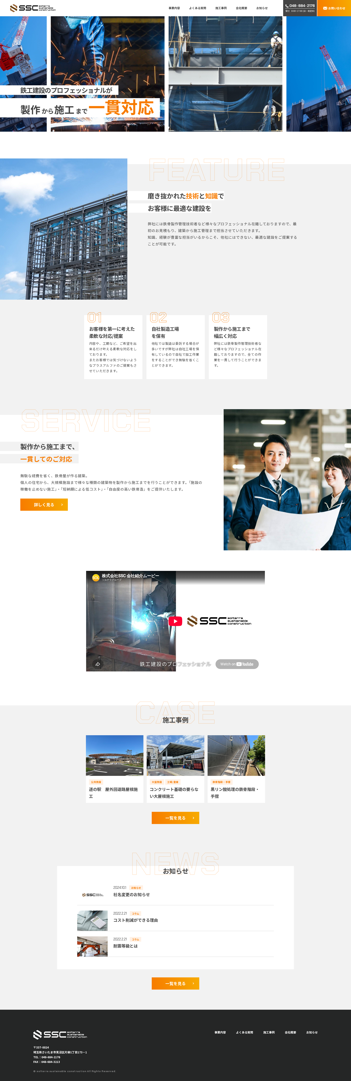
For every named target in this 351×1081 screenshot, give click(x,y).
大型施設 (157, 782)
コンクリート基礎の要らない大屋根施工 (174, 792)
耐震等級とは (125, 946)
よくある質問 (197, 8)
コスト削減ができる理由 (135, 920)
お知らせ (262, 8)
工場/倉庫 (173, 782)
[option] (153, 74)
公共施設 (96, 782)
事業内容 (174, 8)
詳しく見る (44, 504)
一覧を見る (175, 818)
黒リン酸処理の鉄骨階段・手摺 (235, 792)
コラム (135, 913)
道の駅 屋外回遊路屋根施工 (113, 792)
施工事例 (221, 8)
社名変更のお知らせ (131, 894)
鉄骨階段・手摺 (222, 782)
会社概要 (241, 8)
